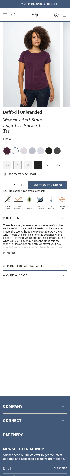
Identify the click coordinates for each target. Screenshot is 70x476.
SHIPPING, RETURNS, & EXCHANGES (23, 265)
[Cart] (64, 15)
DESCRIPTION (11, 217)
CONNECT (12, 420)
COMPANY (13, 406)
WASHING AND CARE (15, 275)
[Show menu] (5, 15)
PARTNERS (13, 434)
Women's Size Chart (22, 174)
